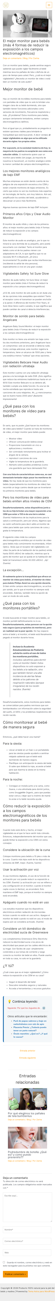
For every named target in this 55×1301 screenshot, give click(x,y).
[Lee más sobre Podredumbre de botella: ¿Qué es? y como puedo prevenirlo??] (27, 1137)
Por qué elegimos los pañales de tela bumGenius (26, 1115)
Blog (25, 58)
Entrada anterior (27, 1051)
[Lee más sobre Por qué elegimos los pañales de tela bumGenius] (27, 1099)
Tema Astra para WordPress (41, 1291)
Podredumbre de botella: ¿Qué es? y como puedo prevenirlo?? (27, 1154)
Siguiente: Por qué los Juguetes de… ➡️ (26, 1008)
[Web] (27, 1253)
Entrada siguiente (27, 1058)
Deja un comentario (12, 58)
